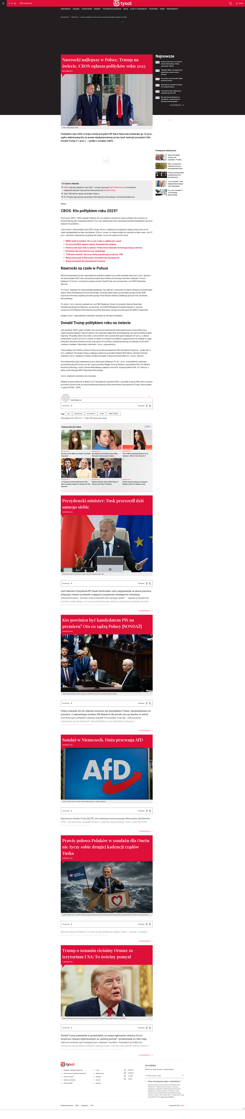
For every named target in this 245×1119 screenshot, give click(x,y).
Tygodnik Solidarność (111, 9)
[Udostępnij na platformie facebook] (147, 406)
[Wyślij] (182, 1075)
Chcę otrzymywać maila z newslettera (164, 1081)
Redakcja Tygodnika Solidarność (73, 1070)
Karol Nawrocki (115, 187)
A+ (12, 3)
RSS (92, 1106)
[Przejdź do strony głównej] (120, 3)
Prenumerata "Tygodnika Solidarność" (75, 1073)
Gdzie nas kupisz (69, 1077)
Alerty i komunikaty (138, 9)
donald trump (78, 414)
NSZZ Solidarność (26, 3)
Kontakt (98, 1080)
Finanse (97, 9)
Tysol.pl (182, 1106)
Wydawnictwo (100, 1073)
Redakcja (98, 1077)
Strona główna (65, 17)
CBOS (66, 187)
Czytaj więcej (175, 105)
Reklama (98, 1083)
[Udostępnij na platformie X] (150, 406)
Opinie (162, 9)
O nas (97, 1070)
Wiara (125, 9)
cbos (68, 414)
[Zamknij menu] (3, 3)
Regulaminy (84, 1106)
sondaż (102, 414)
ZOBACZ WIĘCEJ (113, 414)
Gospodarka (86, 9)
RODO (77, 1106)
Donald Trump (109, 190)
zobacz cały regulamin (167, 1097)
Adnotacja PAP (68, 1083)
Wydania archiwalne (69, 1080)
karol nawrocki (91, 414)
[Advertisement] (122, 37)
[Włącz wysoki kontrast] (15, 3)
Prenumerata (172, 9)
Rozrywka (153, 9)
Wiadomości (66, 9)
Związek (76, 9)
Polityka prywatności (67, 1106)
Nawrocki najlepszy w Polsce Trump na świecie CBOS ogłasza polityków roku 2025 (104, 17)
